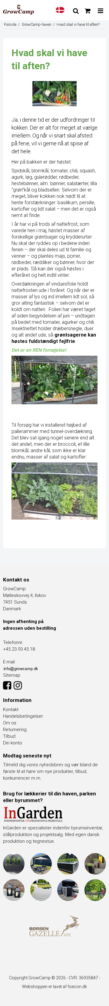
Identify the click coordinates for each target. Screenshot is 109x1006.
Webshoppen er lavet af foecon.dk (54, 986)
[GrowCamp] (18, 10)
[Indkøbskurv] (87, 10)
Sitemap (11, 675)
